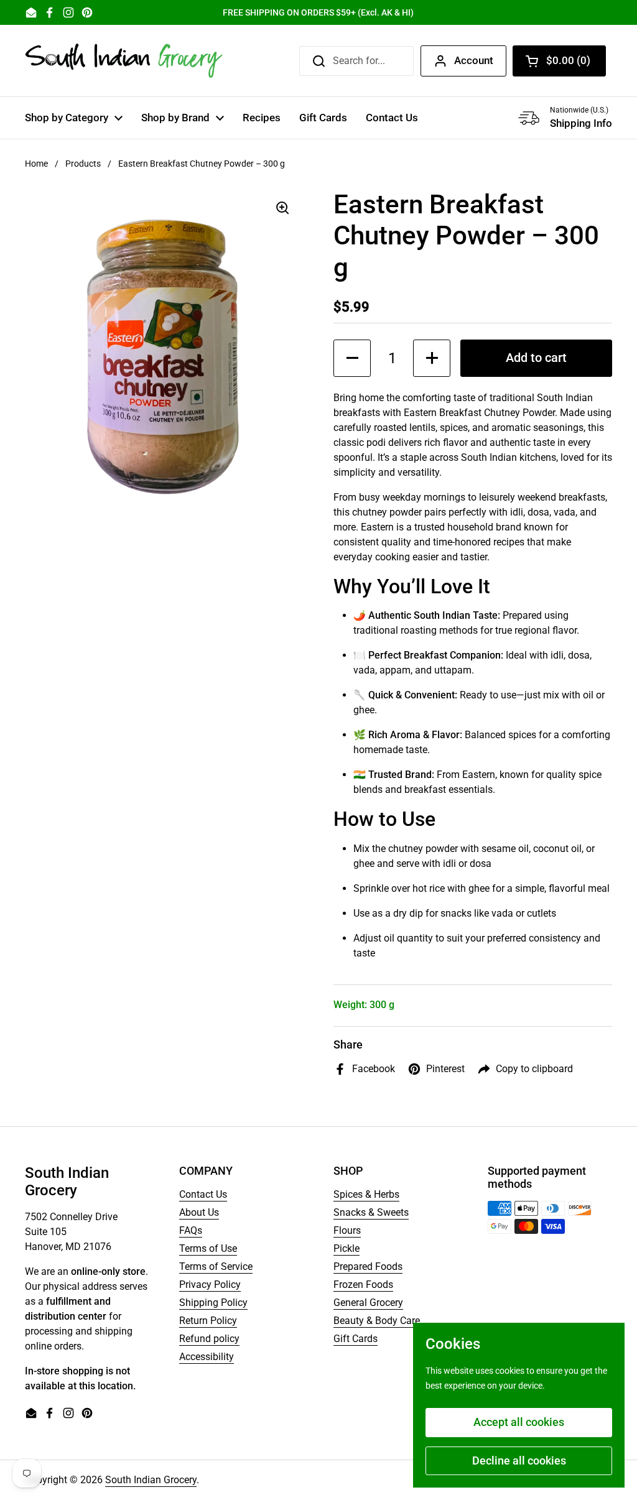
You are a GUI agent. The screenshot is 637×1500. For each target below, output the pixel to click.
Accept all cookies (518, 1421)
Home (36, 164)
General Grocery (368, 1302)
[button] (559, 60)
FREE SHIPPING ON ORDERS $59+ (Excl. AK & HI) (318, 12)
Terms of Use (208, 1248)
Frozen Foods (363, 1284)
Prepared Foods (367, 1266)
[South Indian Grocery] (124, 60)
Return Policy (208, 1320)
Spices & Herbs (366, 1194)
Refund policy (209, 1339)
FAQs (190, 1230)
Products (83, 164)
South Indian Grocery (151, 1480)
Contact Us (203, 1194)
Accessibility (206, 1357)
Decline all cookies (519, 1460)
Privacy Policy (210, 1284)
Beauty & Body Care (376, 1320)
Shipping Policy (213, 1302)
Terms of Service (216, 1266)
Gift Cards (355, 1339)
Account (473, 60)
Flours (347, 1230)
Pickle (346, 1248)
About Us (199, 1212)
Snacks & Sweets (371, 1212)
